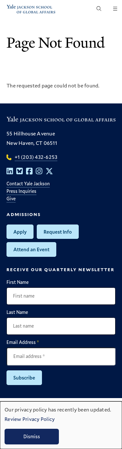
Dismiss (31, 436)
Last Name (17, 312)
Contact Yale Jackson (28, 183)
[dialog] (61, 425)
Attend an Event (31, 249)
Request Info (58, 231)
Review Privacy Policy (30, 418)
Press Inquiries (21, 191)
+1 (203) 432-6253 (36, 156)
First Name (18, 282)
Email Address (23, 342)
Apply (20, 231)
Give (11, 198)
